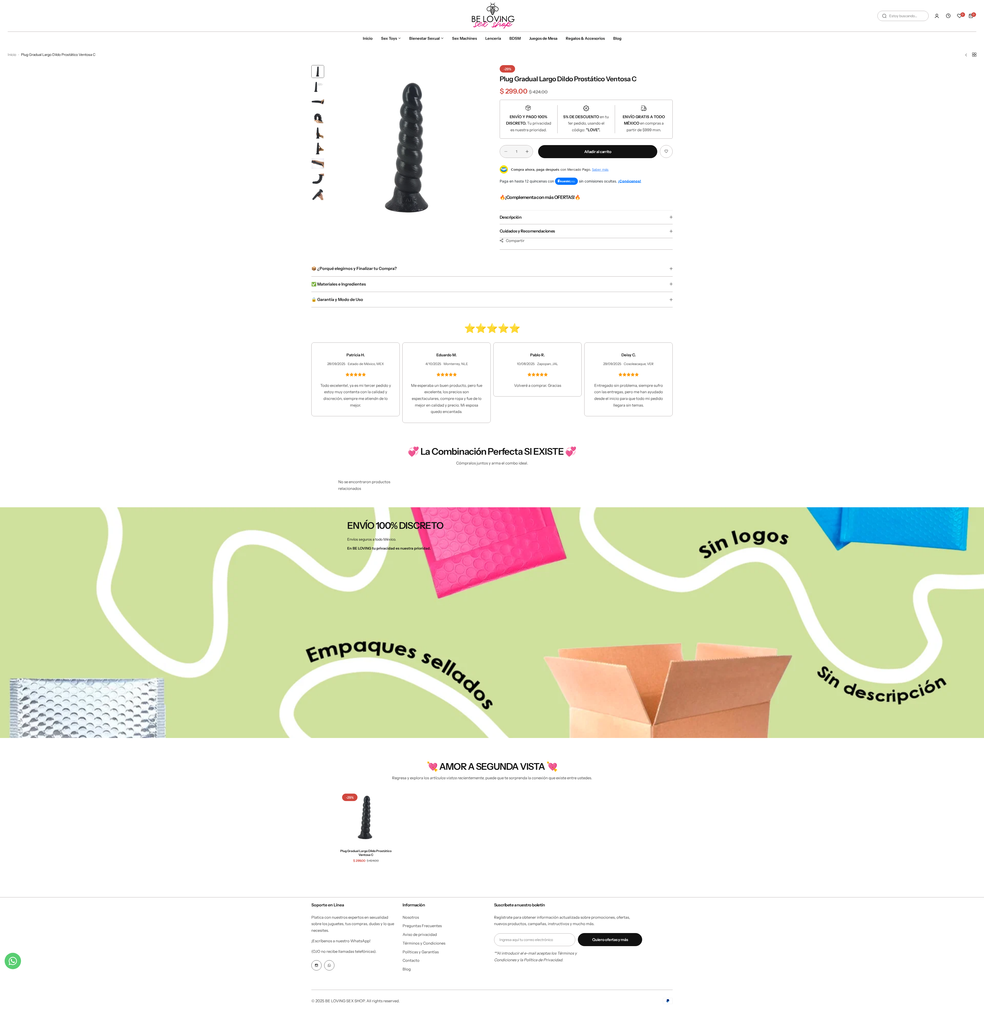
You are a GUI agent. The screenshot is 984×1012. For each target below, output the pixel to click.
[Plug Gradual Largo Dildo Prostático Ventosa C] (366, 817)
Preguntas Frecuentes (422, 925)
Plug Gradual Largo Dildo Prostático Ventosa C (366, 853)
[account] (936, 16)
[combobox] (903, 16)
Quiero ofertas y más (610, 939)
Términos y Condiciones (424, 943)
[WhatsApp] (329, 965)
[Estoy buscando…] (884, 16)
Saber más (600, 169)
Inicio (12, 54)
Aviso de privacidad (420, 934)
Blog (407, 969)
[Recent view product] (948, 16)
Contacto (411, 960)
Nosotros (411, 917)
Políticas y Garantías (421, 951)
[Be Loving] (492, 15)
